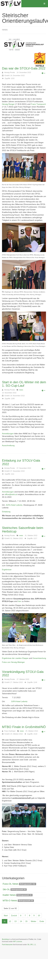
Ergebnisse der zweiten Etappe (15, 658)
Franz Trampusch (38, 104)
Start (6, 915)
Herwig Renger (8, 104)
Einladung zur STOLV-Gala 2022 (21, 462)
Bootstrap (5, 939)
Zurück (14, 915)
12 (10, 921)
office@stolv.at (11, 494)
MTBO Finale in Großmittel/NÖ (24, 727)
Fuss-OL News (10, 884)
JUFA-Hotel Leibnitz (14, 505)
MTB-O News (10, 900)
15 (26, 921)
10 (39, 915)
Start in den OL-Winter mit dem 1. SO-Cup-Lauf (24, 383)
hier (20, 601)
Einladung (6, 512)
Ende (42, 921)
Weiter (33, 921)
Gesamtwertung (39, 658)
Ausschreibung (8, 445)
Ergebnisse (6, 569)
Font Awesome (7, 945)
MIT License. (17, 941)
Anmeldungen (8, 433)
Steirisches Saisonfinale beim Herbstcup (22, 529)
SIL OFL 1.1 (31, 945)
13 (15, 921)
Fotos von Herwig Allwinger (13, 662)
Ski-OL (6, 889)
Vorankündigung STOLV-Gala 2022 (22, 673)
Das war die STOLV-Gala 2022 (23, 68)
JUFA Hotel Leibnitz (19, 701)
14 (21, 921)
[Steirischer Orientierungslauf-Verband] (10, 3)
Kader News (9, 895)
